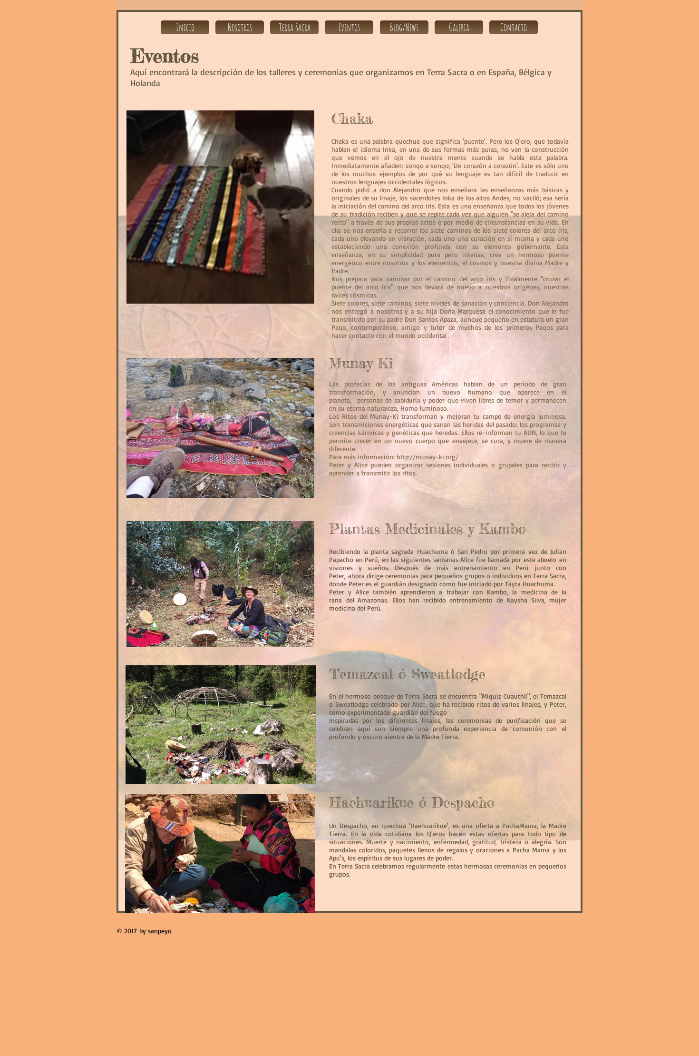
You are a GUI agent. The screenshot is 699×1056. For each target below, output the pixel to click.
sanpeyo (160, 931)
